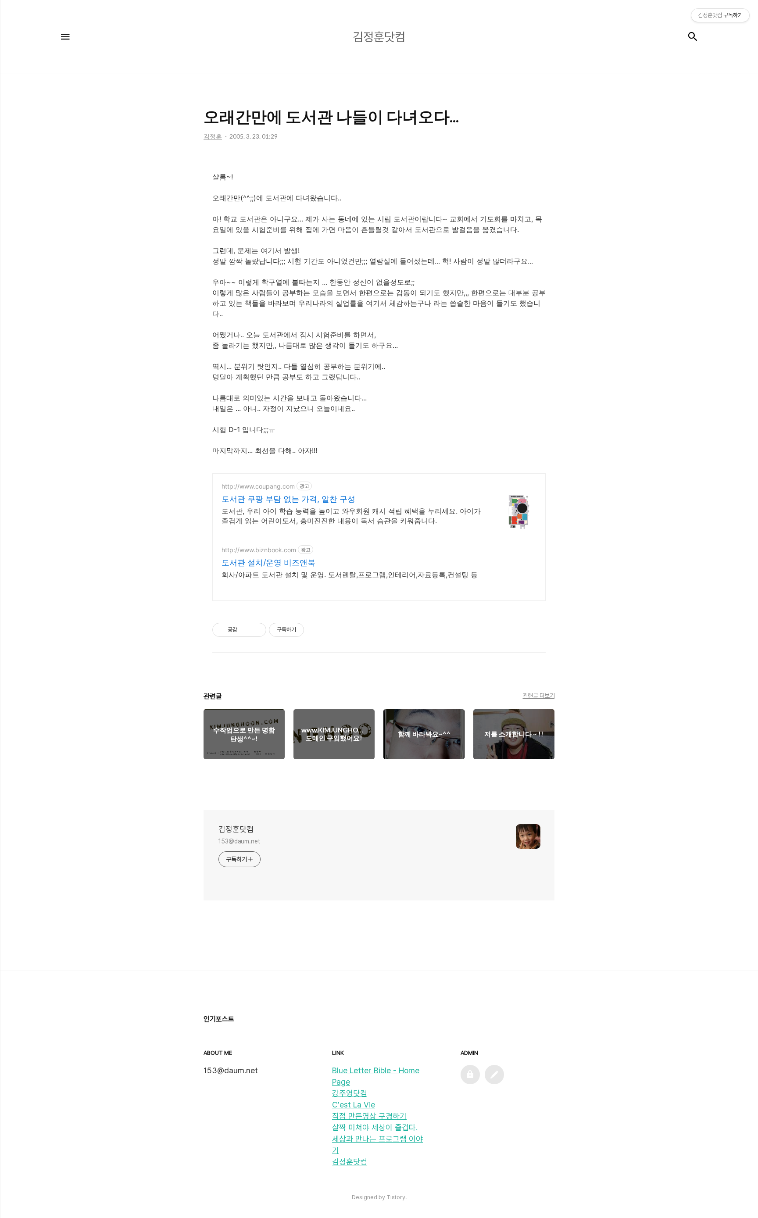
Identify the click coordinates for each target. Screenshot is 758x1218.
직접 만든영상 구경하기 (369, 1116)
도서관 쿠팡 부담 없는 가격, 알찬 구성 (288, 499)
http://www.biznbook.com (259, 550)
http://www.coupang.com (258, 486)
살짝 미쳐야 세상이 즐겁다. (375, 1127)
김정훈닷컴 (236, 829)
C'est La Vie (353, 1104)
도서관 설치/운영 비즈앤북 (268, 562)
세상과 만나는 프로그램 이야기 (377, 1144)
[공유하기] (245, 629)
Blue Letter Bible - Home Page (375, 1076)
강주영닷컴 (349, 1093)
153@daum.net (239, 841)
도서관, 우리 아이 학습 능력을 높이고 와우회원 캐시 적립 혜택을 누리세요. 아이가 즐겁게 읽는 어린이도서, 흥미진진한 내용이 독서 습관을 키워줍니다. (351, 516)
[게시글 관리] (256, 629)
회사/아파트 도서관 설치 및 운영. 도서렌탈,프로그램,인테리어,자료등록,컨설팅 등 (350, 574)
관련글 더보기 (539, 695)
